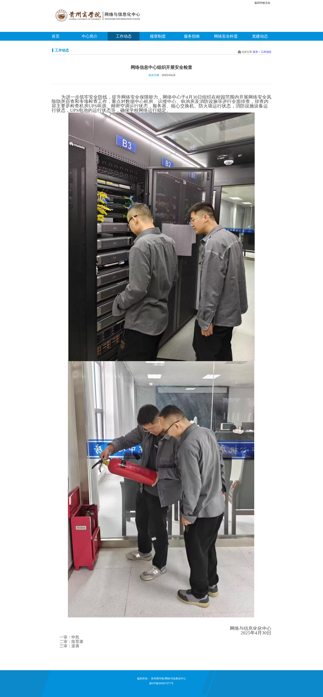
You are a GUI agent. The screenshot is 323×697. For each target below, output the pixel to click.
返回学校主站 (262, 2)
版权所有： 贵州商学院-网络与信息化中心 (161, 678)
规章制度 (158, 36)
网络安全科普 (226, 36)
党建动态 (260, 36)
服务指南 (192, 36)
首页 (56, 36)
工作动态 (124, 36)
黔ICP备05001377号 (161, 683)
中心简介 (90, 36)
